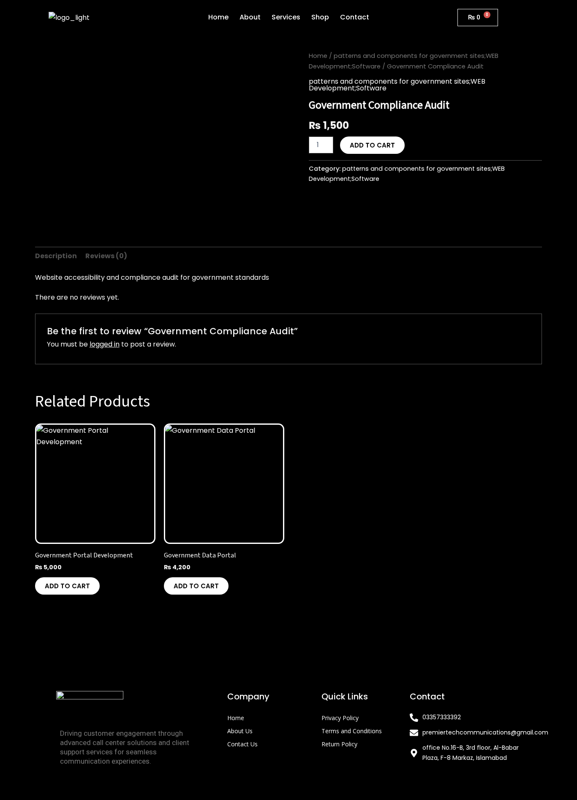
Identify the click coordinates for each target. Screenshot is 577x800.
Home (218, 17)
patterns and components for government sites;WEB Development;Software (397, 84)
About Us (240, 731)
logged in (105, 344)
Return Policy (339, 744)
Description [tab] (56, 256)
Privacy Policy (340, 718)
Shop (320, 17)
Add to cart (372, 145)
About (250, 17)
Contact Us (242, 744)
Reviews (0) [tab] (106, 256)
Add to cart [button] (67, 586)
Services (286, 17)
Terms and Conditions (351, 731)
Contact (354, 17)
